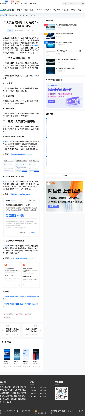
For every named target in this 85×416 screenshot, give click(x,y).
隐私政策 (44, 393)
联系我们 (44, 396)
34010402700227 (40, 413)
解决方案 (33, 393)
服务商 (10, 10)
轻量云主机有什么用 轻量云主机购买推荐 (12, 331)
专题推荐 (33, 390)
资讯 (31, 10)
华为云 (5, 246)
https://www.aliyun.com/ (20, 194)
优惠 (18, 10)
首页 (1, 15)
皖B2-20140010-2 (26, 412)
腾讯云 (5, 141)
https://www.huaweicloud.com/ (23, 258)
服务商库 (33, 387)
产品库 (47, 10)
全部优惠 (64, 175)
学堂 (38, 10)
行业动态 (44, 390)
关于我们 (33, 396)
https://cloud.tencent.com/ (21, 154)
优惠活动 (44, 387)
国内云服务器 (34, 45)
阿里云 (5, 181)
